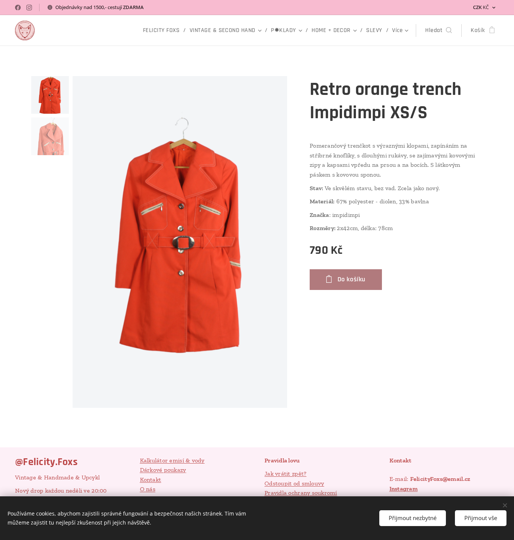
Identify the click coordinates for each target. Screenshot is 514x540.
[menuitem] (163, 30)
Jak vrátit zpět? (285, 473)
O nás (147, 489)
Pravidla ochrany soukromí (301, 492)
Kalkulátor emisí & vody (172, 460)
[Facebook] (18, 7)
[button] (438, 30)
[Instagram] (29, 7)
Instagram (403, 488)
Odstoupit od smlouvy (294, 483)
